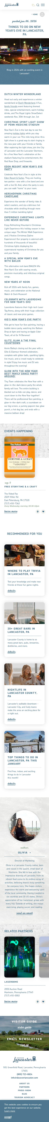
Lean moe (9, 1111)
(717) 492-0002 (12, 996)
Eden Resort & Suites (14, 178)
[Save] (43, 511)
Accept (7, 1117)
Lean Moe (10, 511)
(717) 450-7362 (12, 504)
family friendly (10, 107)
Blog (24, 1094)
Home (35, 14)
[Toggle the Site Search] (37, 4)
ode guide (24, 1027)
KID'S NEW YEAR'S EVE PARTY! (22, 319)
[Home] (12, 5)
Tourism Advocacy (24, 1097)
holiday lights (19, 134)
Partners (24, 1087)
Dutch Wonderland (26, 103)
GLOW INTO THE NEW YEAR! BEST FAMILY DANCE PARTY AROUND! (21, 374)
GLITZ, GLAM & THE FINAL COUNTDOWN (20, 342)
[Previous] (9, 955)
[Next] (44, 955)
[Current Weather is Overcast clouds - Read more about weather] (33, 5)
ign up (24, 1044)
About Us (24, 1084)
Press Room (24, 1090)
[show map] (38, 511)
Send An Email (24, 913)
